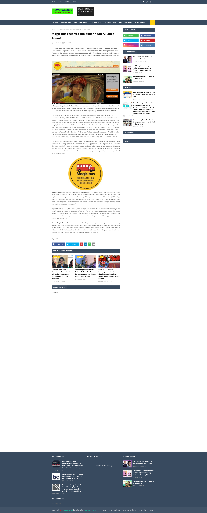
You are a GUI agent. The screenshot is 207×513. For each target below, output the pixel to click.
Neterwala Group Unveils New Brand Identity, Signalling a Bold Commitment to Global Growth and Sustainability (72, 488)
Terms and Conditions (129, 510)
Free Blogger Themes (89, 510)
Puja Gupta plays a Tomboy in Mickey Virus (143, 78)
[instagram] (147, 2)
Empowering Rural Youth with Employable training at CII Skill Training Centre (144, 122)
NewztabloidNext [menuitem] (81, 22)
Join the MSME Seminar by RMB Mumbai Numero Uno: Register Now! (144, 94)
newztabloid (57, 43)
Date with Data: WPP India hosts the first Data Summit (143, 58)
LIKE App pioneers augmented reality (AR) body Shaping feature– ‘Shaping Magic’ (143, 68)
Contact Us (152, 510)
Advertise (66, 2)
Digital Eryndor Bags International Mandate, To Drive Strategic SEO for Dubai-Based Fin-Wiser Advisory (73, 464)
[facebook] (140, 2)
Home (54, 2)
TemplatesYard (68, 510)
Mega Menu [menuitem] (139, 22)
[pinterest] (150, 2)
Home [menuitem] (55, 22)
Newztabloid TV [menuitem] (125, 22)
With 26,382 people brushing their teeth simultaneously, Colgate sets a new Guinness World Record (108, 274)
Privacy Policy (142, 510)
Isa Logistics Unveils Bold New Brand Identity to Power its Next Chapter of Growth (72, 476)
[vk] (147, 45)
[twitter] (143, 2)
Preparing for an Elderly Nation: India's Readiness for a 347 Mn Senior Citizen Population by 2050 (85, 273)
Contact (74, 2)
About (59, 2)
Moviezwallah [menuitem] (110, 22)
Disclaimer (117, 510)
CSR (58, 29)
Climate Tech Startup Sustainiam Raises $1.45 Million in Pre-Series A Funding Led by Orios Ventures (61, 274)
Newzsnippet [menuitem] (66, 22)
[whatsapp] (131, 35)
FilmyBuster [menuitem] (96, 22)
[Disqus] (86, 369)
